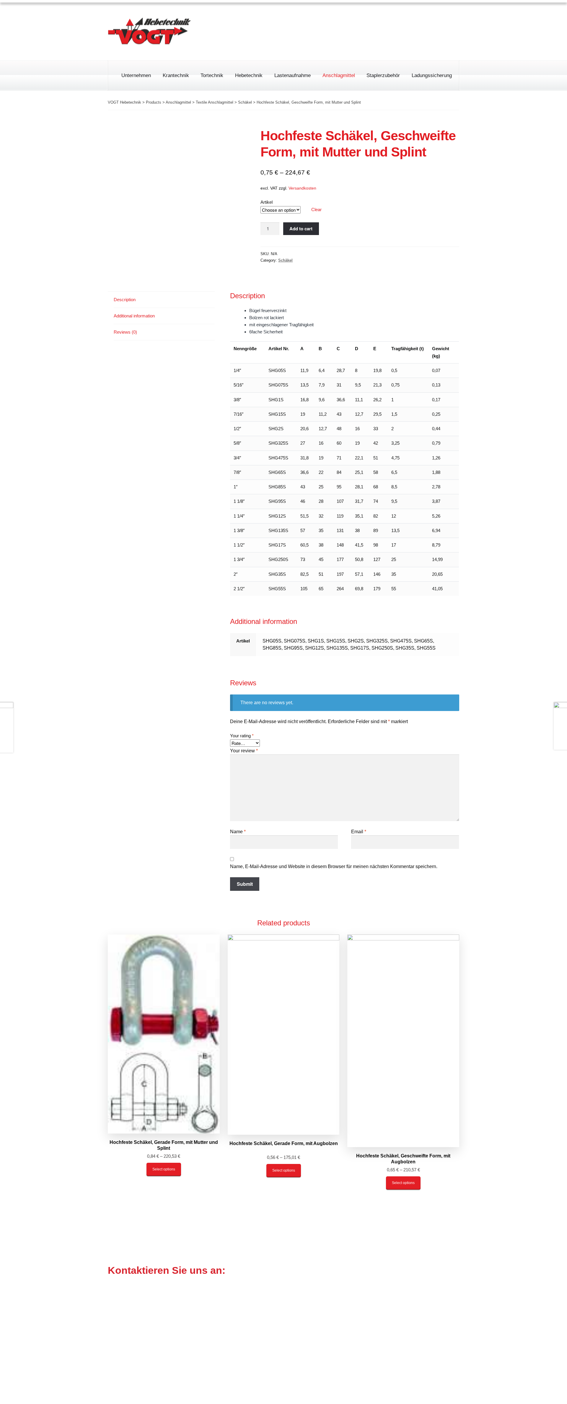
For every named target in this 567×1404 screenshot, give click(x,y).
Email (358, 831)
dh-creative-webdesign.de (431, 1392)
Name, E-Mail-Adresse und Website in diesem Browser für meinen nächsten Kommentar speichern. (333, 866)
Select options (163, 1169)
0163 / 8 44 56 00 (326, 41)
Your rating (242, 735)
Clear (316, 209)
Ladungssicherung (432, 75)
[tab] (164, 300)
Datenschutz (417, 16)
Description (125, 299)
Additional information (134, 315)
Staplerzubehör (383, 75)
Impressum (378, 16)
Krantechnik (176, 75)
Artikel (266, 202)
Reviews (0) (125, 332)
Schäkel (285, 260)
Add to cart (300, 228)
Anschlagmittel (338, 75)
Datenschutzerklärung (401, 1363)
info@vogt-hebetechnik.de (277, 1336)
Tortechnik (212, 75)
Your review (244, 750)
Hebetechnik (249, 75)
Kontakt (450, 16)
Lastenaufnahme (292, 75)
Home (347, 16)
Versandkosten (302, 188)
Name (238, 831)
